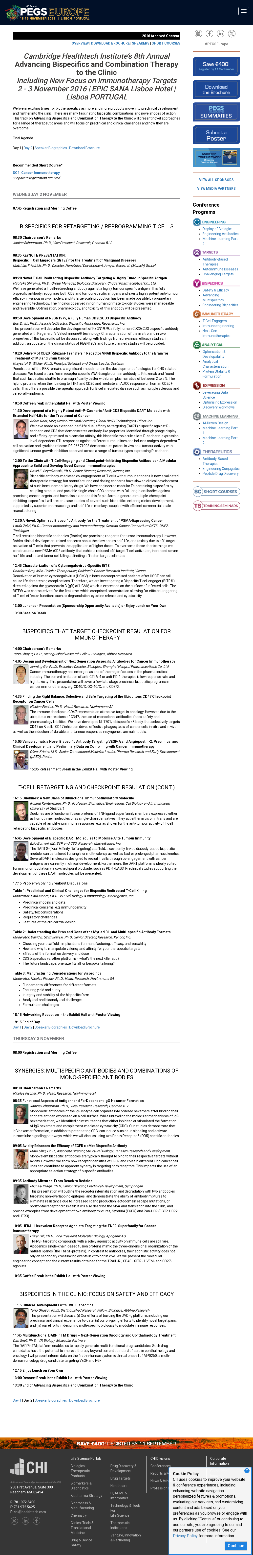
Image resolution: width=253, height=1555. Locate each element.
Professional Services (167, 1488)
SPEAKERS (140, 43)
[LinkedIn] (222, 33)
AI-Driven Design (215, 423)
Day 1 (17, 1027)
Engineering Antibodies (221, 234)
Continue (236, 1545)
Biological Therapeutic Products (80, 1471)
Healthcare (118, 1486)
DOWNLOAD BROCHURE (110, 43)
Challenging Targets (218, 274)
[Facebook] (211, 33)
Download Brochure (84, 148)
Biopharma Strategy (86, 1496)
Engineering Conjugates (221, 469)
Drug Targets (120, 1478)
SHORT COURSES (166, 43)
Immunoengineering (218, 326)
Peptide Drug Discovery (221, 474)
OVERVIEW (80, 43)
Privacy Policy (185, 1535)
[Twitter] (233, 33)
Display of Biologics (217, 229)
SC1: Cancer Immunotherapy (36, 173)
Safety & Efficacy (216, 290)
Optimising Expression (220, 402)
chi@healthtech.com (30, 1512)
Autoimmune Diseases (220, 269)
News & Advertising (165, 1481)
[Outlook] (199, 33)
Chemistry (79, 1515)
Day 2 (28, 148)
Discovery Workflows (219, 407)
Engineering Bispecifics (220, 305)
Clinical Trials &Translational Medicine (82, 1528)
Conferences (160, 1466)
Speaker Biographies (51, 148)
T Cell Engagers (215, 321)
